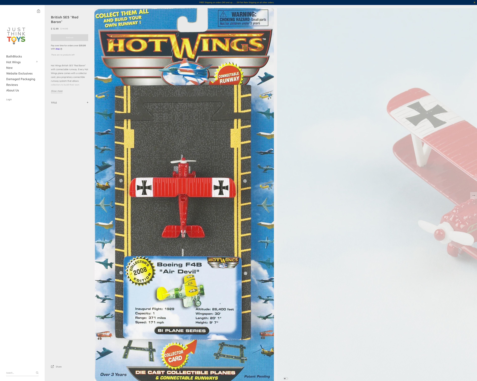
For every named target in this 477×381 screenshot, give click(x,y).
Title (54, 102)
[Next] (473, 195)
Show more (56, 91)
